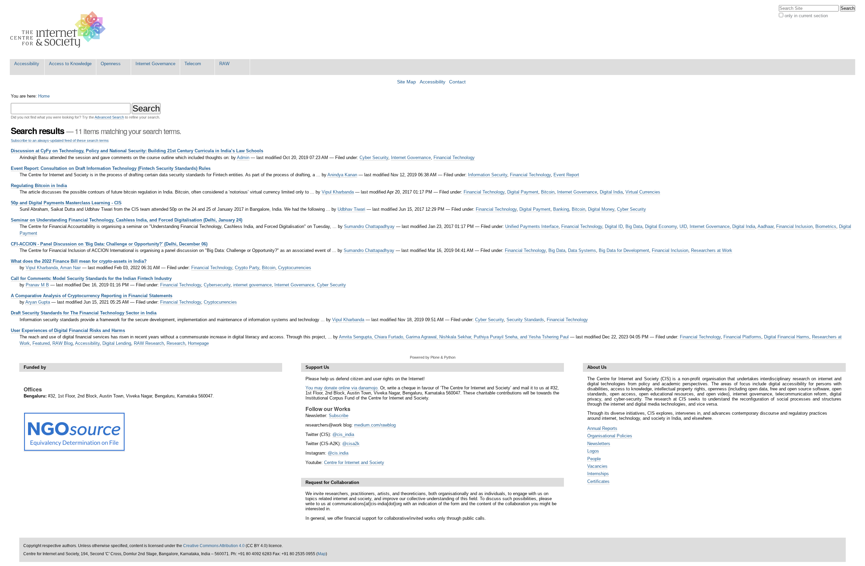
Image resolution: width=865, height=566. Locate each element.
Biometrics (825, 226)
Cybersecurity (217, 284)
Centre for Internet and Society (354, 462)
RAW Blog (62, 343)
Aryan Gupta (37, 302)
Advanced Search (109, 117)
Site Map (406, 81)
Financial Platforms (742, 336)
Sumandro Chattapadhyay (369, 226)
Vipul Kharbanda (338, 192)
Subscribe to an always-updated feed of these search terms (60, 140)
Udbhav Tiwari (351, 209)
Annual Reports (602, 428)
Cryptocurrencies (294, 267)
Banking (561, 209)
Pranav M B (37, 284)
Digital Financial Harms (786, 336)
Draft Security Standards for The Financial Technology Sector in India (83, 312)
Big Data (633, 226)
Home (44, 96)
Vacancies (597, 466)
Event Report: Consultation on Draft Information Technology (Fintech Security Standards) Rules (111, 168)
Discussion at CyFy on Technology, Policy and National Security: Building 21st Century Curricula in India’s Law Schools (137, 150)
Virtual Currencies (642, 192)
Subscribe (338, 415)
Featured (41, 343)
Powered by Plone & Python (432, 357)
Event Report (566, 174)
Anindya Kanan (342, 174)
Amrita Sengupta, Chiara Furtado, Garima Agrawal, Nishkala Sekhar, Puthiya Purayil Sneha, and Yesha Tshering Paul (454, 336)
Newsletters (598, 443)
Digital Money (601, 209)
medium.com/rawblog (375, 425)
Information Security (487, 174)
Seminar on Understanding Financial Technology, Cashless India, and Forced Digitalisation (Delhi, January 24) (126, 220)
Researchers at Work (711, 250)
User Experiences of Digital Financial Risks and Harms (68, 330)
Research (176, 343)
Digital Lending (116, 343)
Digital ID (614, 226)
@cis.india (338, 453)
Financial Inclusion (794, 226)
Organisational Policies (609, 435)
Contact (457, 81)
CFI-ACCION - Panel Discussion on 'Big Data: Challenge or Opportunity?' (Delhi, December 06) (109, 244)
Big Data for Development (624, 250)
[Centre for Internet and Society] (59, 29)
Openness (111, 63)
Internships (598, 473)
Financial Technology (454, 157)
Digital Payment (522, 192)
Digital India (611, 192)
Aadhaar (765, 226)
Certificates (598, 481)
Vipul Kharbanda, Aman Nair (53, 267)
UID (683, 226)
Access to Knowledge (70, 63)
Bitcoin (547, 192)
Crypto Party (247, 267)
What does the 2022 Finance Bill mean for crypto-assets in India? (79, 261)
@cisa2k (351, 443)
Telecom (192, 63)
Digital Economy (661, 226)
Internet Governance (155, 63)
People (594, 458)
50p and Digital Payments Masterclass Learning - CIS (66, 202)
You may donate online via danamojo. (342, 387)
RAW (224, 63)
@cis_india (343, 434)
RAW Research (149, 343)
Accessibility (26, 63)
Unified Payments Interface (532, 226)
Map (322, 553)
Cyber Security (374, 157)
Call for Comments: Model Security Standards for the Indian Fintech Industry (91, 278)
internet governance (252, 284)
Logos (593, 451)
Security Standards (525, 319)
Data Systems (582, 250)
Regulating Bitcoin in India (39, 185)
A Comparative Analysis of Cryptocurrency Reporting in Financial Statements (91, 295)
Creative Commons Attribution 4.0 (214, 545)
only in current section (806, 15)
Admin (243, 157)
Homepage (198, 343)
